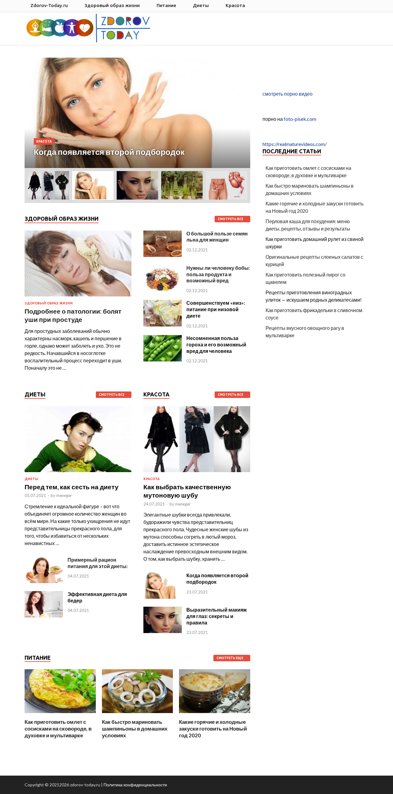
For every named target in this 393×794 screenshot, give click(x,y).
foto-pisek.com (300, 119)
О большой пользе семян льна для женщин (217, 237)
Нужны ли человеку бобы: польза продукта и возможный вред (218, 274)
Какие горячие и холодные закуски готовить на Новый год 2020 (213, 729)
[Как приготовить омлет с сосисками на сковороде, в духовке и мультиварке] (60, 715)
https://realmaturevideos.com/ (295, 144)
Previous (37, 113)
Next (237, 113)
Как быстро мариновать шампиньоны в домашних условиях (134, 729)
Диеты (201, 5)
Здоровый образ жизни (112, 5)
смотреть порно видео (288, 94)
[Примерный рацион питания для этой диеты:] (44, 581)
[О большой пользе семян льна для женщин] (162, 255)
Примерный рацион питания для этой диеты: (98, 563)
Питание (166, 5)
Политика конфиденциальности (135, 784)
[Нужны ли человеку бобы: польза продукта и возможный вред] (162, 289)
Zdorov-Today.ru (49, 5)
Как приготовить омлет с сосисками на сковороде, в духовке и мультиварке (58, 729)
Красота (235, 5)
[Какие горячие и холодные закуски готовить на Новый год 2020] (214, 715)
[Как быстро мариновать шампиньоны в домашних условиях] (137, 715)
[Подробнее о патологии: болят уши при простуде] (78, 297)
